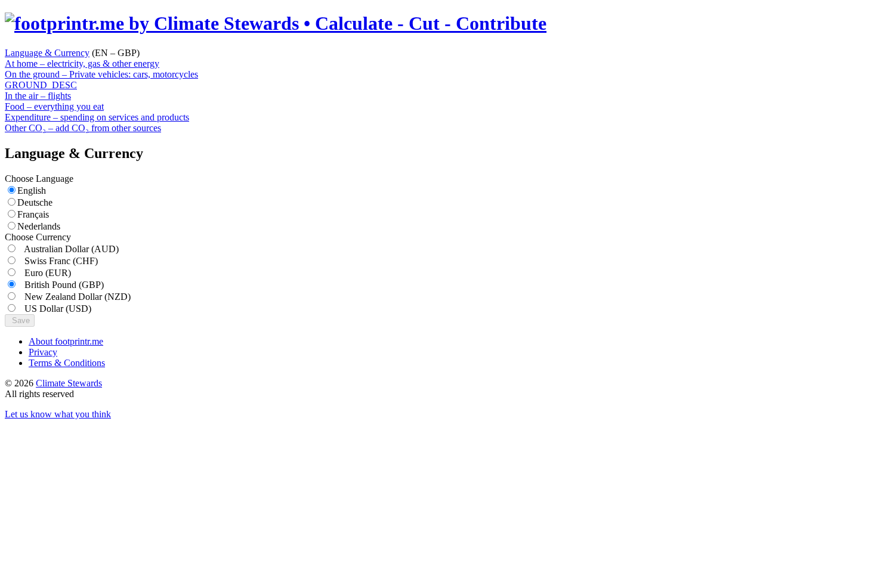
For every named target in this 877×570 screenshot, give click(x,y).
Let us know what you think (58, 414)
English (31, 190)
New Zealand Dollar (74, 297)
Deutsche (35, 202)
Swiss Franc (57, 261)
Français (33, 214)
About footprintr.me (66, 341)
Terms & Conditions (67, 363)
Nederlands (38, 226)
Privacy (43, 352)
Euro (44, 273)
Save (20, 320)
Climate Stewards (69, 383)
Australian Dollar (68, 249)
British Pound (60, 285)
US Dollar (54, 308)
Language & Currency (47, 53)
